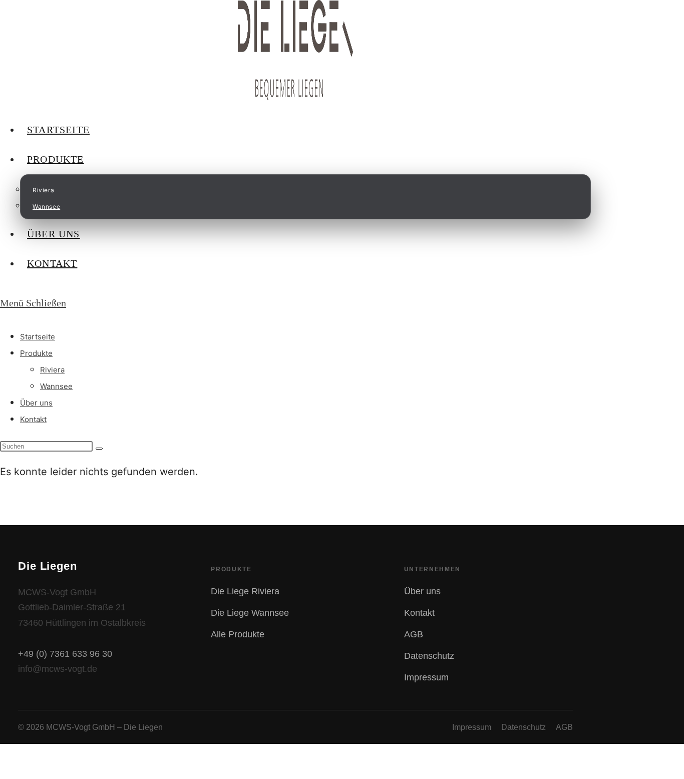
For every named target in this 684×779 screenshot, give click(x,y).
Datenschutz (429, 656)
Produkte (36, 353)
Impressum (426, 677)
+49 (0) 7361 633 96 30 (65, 654)
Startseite (37, 336)
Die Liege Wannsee (250, 613)
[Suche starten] (99, 449)
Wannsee (56, 386)
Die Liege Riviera (245, 591)
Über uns (36, 403)
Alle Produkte (237, 634)
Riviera (52, 369)
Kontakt (33, 419)
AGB (413, 634)
